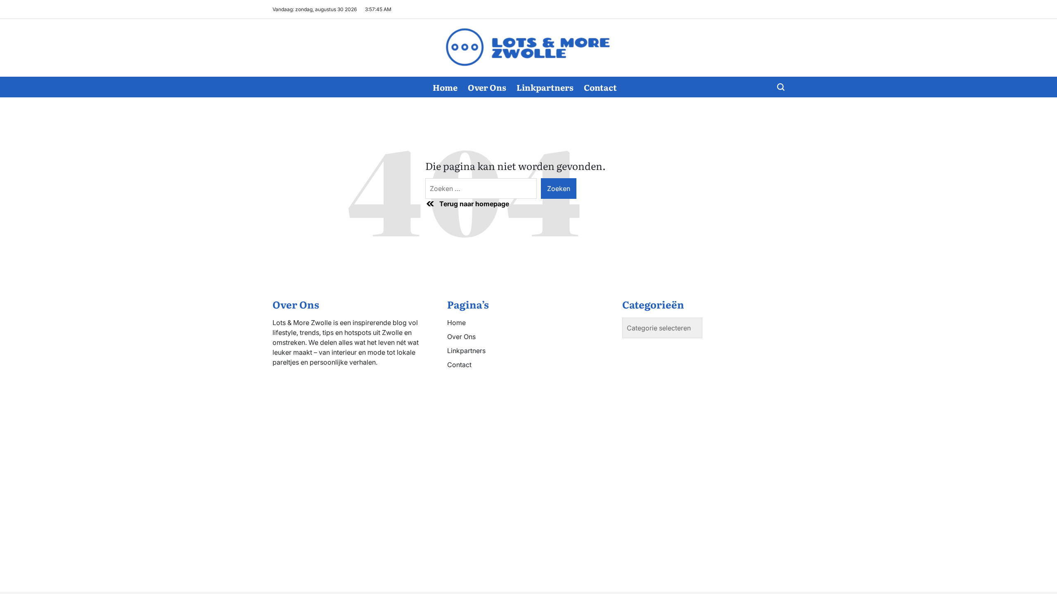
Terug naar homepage (474, 204)
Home (445, 87)
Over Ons (487, 87)
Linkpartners (545, 87)
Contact (600, 87)
